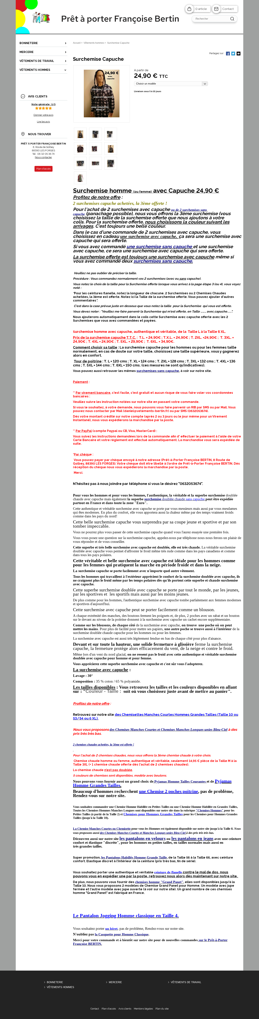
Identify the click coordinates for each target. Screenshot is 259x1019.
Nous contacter (43, 157)
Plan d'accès (109, 1008)
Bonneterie (55, 982)
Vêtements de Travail (186, 982)
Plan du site (162, 1008)
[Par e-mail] (238, 54)
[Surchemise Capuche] (101, 116)
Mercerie (115, 982)
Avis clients (125, 1008)
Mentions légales (143, 1008)
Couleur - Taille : (103, 691)
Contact (228, 9)
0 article (201, 9)
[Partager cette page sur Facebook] (228, 54)
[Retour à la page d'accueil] (129, 33)
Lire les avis (43, 121)
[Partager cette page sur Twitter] (233, 54)
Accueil (77, 43)
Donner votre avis (43, 115)
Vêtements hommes (60, 987)
